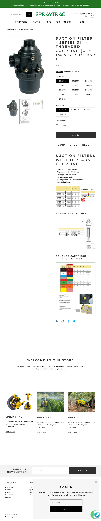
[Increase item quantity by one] (64, 125)
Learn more (10, 431)
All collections (11, 30)
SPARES (62, 99)
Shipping (59, 71)
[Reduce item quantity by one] (57, 125)
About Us (9, 487)
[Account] (86, 16)
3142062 (62, 90)
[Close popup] (96, 482)
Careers (8, 490)
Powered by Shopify (12, 517)
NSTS (48, 22)
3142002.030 (63, 110)
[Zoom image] (25, 67)
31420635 (88, 90)
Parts (36, 22)
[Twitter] (74, 321)
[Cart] (92, 16)
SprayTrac (13, 514)
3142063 (75, 90)
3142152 (62, 85)
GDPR (7, 492)
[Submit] (29, 14)
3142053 (75, 81)
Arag (57, 65)
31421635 (88, 94)
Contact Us (9, 495)
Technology (64, 22)
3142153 (75, 85)
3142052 (62, 81)
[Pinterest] (63, 321)
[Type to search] (15, 14)
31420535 (88, 81)
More (81, 22)
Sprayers (21, 22)
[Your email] (50, 470)
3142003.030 (76, 110)
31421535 (88, 85)
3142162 (62, 94)
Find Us (8, 497)
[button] (9, 67)
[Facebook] (57, 321)
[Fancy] (68, 321)
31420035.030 (89, 110)
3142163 (75, 94)
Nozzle (32, 492)
